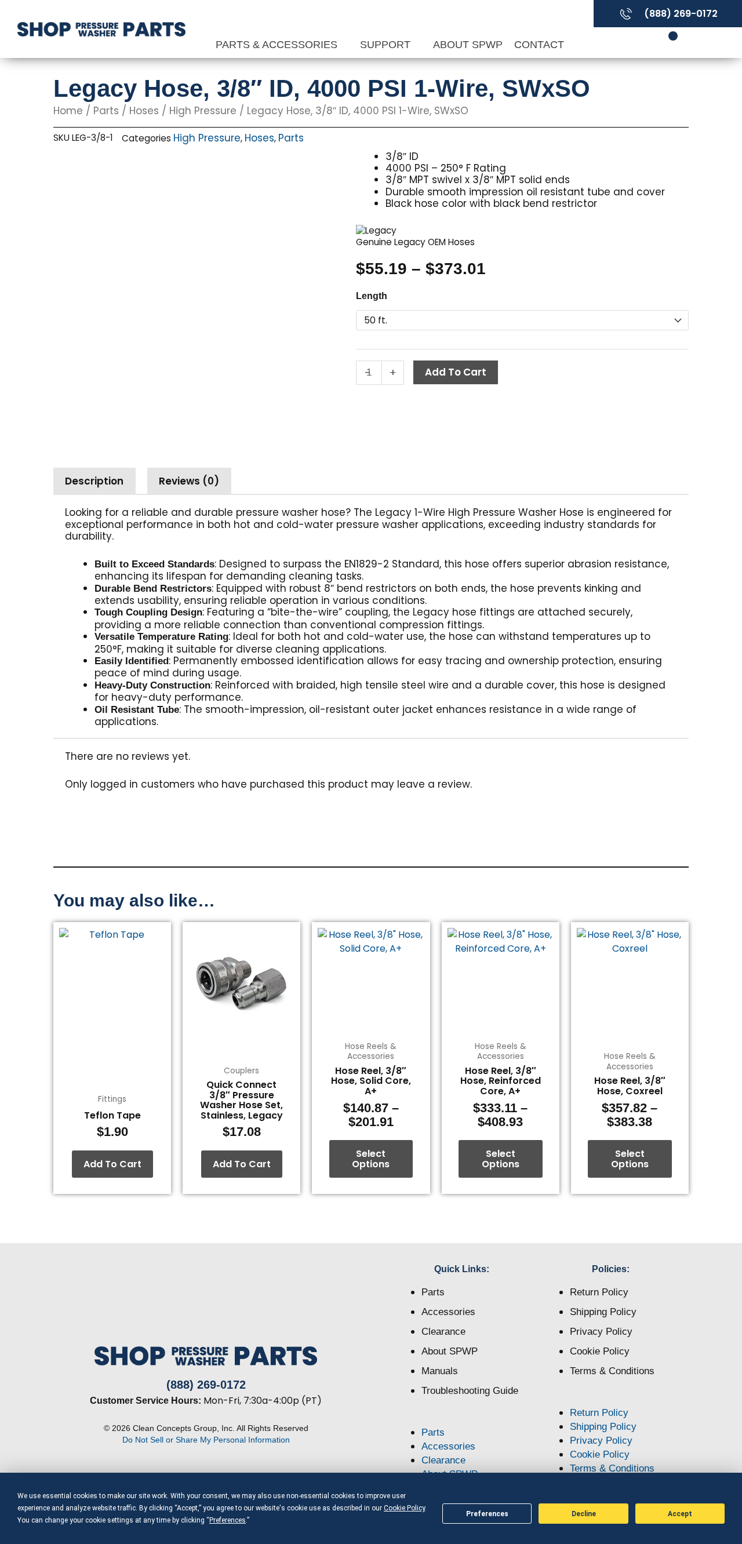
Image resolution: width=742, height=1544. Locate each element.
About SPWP (468, 44)
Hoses (144, 111)
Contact (539, 44)
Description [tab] (94, 481)
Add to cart (455, 372)
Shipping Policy (603, 1311)
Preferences (487, 1514)
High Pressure (203, 111)
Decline (584, 1514)
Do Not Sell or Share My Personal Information (206, 1439)
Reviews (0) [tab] (189, 481)
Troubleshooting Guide (469, 1390)
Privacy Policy (601, 1331)
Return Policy (599, 1292)
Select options (371, 1159)
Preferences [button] (227, 1520)
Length (371, 296)
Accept (680, 1514)
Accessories (448, 1311)
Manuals (439, 1371)
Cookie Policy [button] (404, 1508)
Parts (106, 111)
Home (68, 111)
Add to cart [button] (112, 1164)
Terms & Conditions (612, 1371)
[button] (462, 1419)
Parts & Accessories (278, 44)
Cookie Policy (600, 1351)
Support (386, 44)
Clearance (443, 1331)
